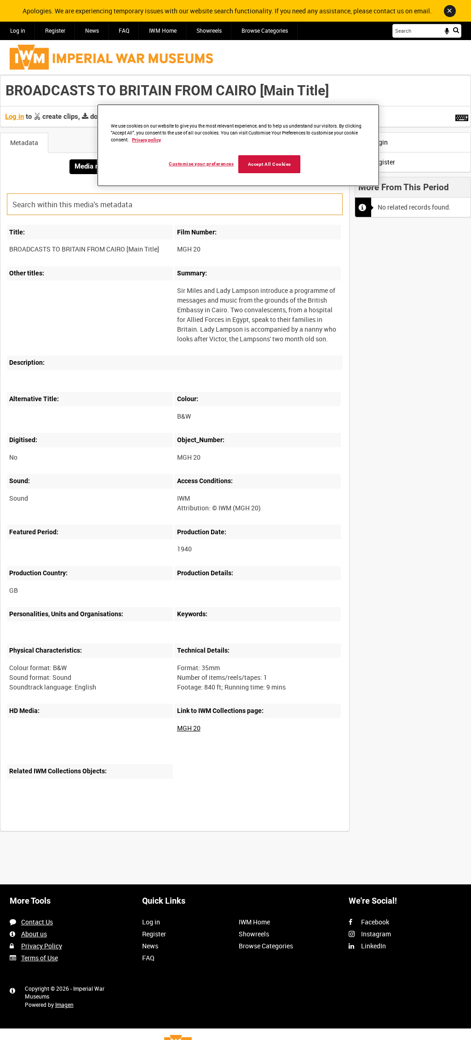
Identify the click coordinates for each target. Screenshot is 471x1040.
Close (450, 11)
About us (34, 933)
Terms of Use (39, 957)
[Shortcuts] (461, 116)
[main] (235, 458)
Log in (17, 30)
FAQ (124, 30)
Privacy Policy (41, 945)
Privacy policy (146, 139)
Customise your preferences (201, 163)
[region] (238, 145)
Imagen (64, 1004)
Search (456, 30)
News (92, 30)
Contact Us (37, 921)
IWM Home (163, 30)
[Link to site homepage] (111, 57)
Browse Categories (264, 30)
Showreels (209, 30)
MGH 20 (189, 728)
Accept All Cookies (269, 164)
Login (379, 142)
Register (55, 30)
